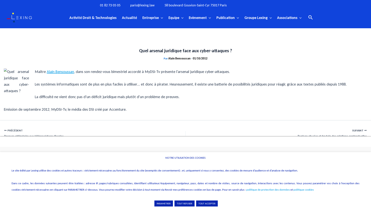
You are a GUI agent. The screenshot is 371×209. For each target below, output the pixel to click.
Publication (225, 17)
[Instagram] (250, 5)
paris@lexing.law (142, 5)
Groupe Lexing (256, 17)
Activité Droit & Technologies (93, 17)
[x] (258, 5)
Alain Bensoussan (60, 71)
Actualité (129, 17)
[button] (161, 18)
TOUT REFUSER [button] (184, 203)
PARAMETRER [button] (164, 203)
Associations (287, 17)
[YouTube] (266, 5)
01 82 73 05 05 (110, 5)
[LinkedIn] (274, 5)
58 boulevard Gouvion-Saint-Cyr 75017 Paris (195, 5)
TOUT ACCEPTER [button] (206, 203)
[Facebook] (242, 5)
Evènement (198, 17)
